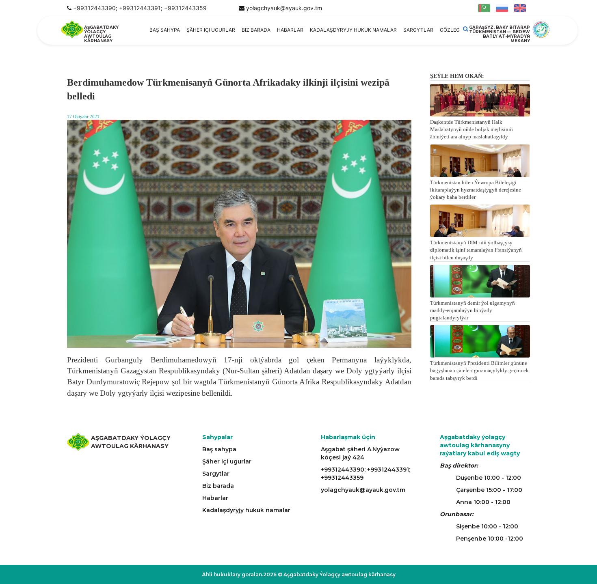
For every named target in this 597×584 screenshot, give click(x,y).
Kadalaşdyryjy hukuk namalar (353, 30)
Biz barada (256, 30)
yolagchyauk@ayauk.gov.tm (284, 7)
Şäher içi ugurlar (210, 30)
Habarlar (290, 30)
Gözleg (450, 30)
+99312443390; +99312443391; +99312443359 (140, 7)
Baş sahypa (164, 30)
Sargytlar (418, 30)
